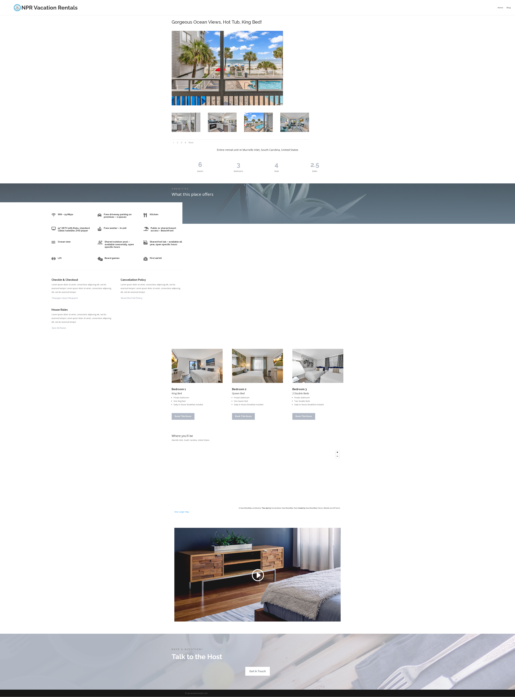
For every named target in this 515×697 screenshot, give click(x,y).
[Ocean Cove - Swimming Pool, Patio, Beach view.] (258, 131)
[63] (294, 131)
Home (500, 8)
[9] (222, 131)
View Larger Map (181, 512)
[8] (186, 131)
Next (191, 142)
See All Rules (59, 328)
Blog (509, 8)
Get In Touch (257, 671)
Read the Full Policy (131, 298)
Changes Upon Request (65, 298)
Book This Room (183, 416)
